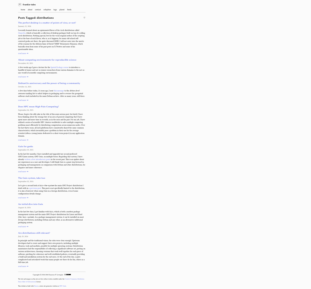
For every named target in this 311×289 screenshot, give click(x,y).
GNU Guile (62, 286)
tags (55, 10)
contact (38, 10)
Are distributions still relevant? (34, 233)
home (23, 10)
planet (62, 10)
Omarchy (21, 33)
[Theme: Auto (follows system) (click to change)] (84, 17)
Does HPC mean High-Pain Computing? (38, 107)
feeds (69, 10)
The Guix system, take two (31, 178)
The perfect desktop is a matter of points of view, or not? (47, 23)
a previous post (35, 188)
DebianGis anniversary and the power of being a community (49, 83)
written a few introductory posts (37, 159)
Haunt (36, 286)
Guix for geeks (25, 147)
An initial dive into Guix (30, 204)
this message (59, 91)
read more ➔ (23, 53)
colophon (47, 10)
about (30, 10)
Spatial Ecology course (59, 67)
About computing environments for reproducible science (47, 60)
